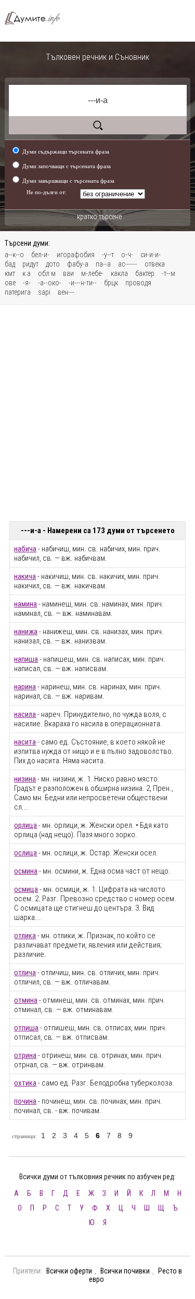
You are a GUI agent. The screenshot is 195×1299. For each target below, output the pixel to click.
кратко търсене (99, 216)
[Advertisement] (97, 413)
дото (53, 264)
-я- (27, 283)
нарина (25, 686)
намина (25, 604)
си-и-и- (150, 254)
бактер (144, 273)
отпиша (26, 1027)
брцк (111, 283)
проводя (138, 283)
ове (10, 283)
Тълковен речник (37, 17)
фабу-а (77, 264)
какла (119, 273)
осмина (25, 871)
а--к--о (14, 254)
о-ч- (127, 254)
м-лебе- (92, 273)
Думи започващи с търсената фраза (66, 166)
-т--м (168, 273)
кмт (10, 273)
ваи (68, 273)
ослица (25, 852)
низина (25, 779)
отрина (25, 1055)
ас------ (127, 264)
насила (25, 714)
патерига (18, 292)
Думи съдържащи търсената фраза (65, 151)
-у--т (108, 254)
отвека (155, 264)
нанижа (25, 631)
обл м (47, 273)
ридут (30, 264)
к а (26, 273)
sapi (44, 292)
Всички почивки (125, 1271)
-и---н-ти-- (83, 283)
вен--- (66, 292)
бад (10, 264)
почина (25, 1101)
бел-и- (40, 254)
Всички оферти (69, 1271)
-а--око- (49, 283)
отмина (25, 1000)
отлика (25, 935)
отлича (25, 972)
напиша (26, 659)
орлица (25, 825)
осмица (26, 889)
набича (25, 548)
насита (25, 742)
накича (25, 576)
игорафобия (76, 254)
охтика (25, 1083)
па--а (103, 264)
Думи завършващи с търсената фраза (68, 181)
